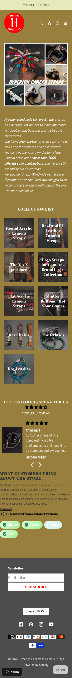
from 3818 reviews (36, 412)
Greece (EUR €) (35, 611)
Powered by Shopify (36, 665)
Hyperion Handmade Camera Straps (42, 659)
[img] (36, 407)
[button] (33, 464)
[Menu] (65, 23)
